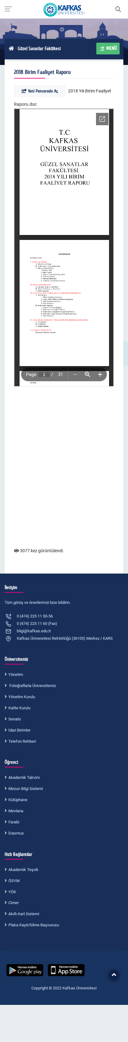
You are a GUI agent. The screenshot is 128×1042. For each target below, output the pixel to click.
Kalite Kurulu (19, 708)
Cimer (13, 902)
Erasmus (16, 833)
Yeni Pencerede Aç (42, 91)
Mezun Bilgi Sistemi (25, 788)
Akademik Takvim (24, 777)
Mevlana (15, 811)
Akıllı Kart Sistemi (23, 914)
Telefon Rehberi (22, 741)
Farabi (13, 822)
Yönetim (15, 674)
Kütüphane (17, 799)
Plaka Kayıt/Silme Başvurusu (33, 925)
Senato (14, 719)
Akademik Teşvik (23, 869)
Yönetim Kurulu (21, 696)
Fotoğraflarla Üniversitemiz (32, 685)
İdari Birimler (19, 730)
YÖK (12, 892)
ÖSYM (14, 880)
